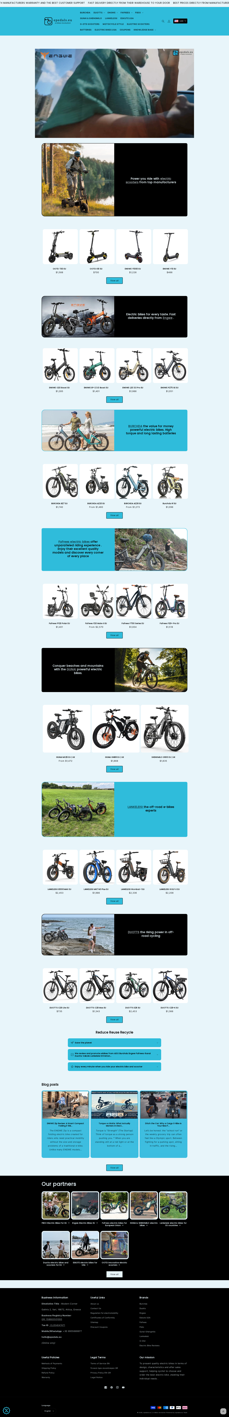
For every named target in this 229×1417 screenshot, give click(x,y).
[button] (99, 13)
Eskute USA (145, 1317)
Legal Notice (96, 1377)
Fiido (142, 1327)
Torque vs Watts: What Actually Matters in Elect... (114, 1124)
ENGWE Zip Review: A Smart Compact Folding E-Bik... (65, 1124)
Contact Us (96, 1308)
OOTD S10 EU (96, 269)
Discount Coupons (99, 1327)
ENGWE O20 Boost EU (59, 387)
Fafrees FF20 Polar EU (59, 623)
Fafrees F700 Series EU (133, 623)
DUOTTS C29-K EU (170, 1008)
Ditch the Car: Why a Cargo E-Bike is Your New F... (163, 1124)
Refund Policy (48, 1373)
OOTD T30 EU (59, 269)
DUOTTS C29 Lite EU (59, 1008)
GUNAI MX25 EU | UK (65, 757)
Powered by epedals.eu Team (176, 1412)
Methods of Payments (52, 1363)
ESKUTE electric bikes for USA (85, 1263)
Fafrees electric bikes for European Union (114, 1224)
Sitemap (94, 1322)
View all (114, 280)
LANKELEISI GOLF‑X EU (170, 889)
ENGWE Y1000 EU (133, 269)
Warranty (46, 1377)
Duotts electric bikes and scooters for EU (55, 1263)
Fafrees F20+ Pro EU (169, 623)
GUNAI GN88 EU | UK (114, 757)
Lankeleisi (144, 1336)
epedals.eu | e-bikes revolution (154, 1412)
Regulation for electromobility (104, 1313)
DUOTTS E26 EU (132, 1008)
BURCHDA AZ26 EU (133, 503)
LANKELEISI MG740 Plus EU (96, 889)
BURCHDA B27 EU (59, 503)
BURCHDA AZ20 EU (96, 503)
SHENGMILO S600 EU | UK (163, 757)
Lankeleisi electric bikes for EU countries (173, 1224)
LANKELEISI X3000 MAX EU (59, 889)
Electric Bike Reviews (150, 1345)
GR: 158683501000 (52, 1319)
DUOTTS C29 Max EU (96, 1008)
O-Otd (143, 1341)
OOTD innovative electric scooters (114, 1263)
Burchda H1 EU (169, 503)
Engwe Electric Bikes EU (83, 1223)
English (48, 1411)
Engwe (143, 1313)
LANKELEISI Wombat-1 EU (133, 889)
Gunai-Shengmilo (147, 1331)
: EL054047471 (57, 1325)
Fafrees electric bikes (74, 542)
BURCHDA (135, 426)
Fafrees (143, 1322)
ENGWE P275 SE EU (170, 387)
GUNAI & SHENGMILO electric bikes (144, 1224)
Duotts (143, 1308)
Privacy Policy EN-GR (101, 1373)
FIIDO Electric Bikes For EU (54, 1223)
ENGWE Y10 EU (169, 269)
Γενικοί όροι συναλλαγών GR (104, 1368)
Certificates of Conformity (103, 1317)
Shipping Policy (49, 1368)
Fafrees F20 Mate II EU (96, 623)
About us (95, 1304)
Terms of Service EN (100, 1363)
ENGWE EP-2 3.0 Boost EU (96, 387)
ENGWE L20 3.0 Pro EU (132, 387)
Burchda (143, 1304)
